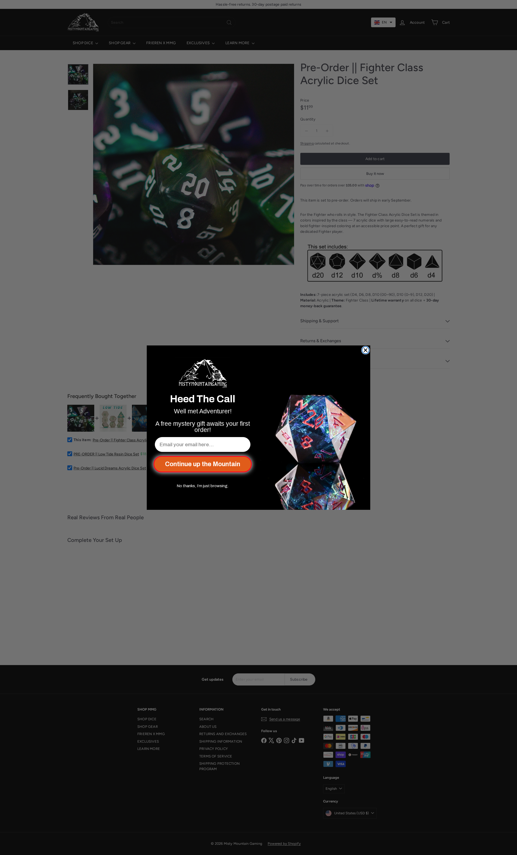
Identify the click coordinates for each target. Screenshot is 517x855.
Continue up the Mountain (202, 464)
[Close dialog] (365, 350)
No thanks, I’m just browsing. (203, 486)
